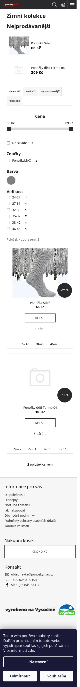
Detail (40, 318)
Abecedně (14, 100)
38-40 (19, 222)
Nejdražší (31, 91)
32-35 (19, 210)
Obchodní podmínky (19, 515)
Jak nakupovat (14, 510)
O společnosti (14, 495)
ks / (40, 551)
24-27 (19, 197)
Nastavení (38, 661)
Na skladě (22, 143)
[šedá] (11, 180)
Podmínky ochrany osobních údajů (30, 520)
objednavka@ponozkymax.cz (32, 574)
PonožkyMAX (24, 160)
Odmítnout (20, 676)
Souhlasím (56, 676)
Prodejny (11, 500)
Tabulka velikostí (16, 526)
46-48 (19, 229)
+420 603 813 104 (24, 580)
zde (31, 650)
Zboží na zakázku (17, 505)
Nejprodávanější (50, 91)
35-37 (19, 216)
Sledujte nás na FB (25, 585)
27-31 (19, 203)
